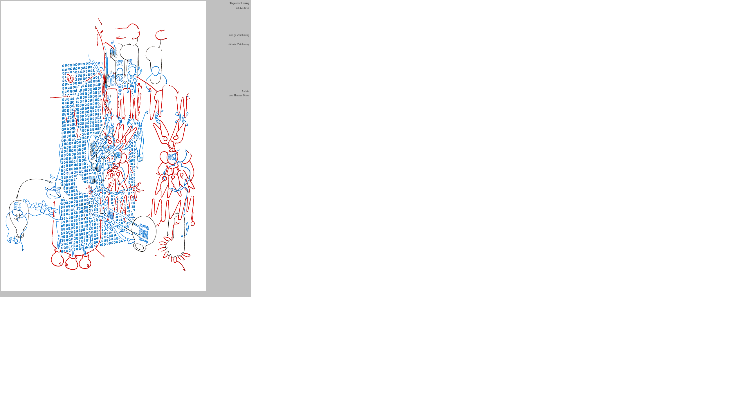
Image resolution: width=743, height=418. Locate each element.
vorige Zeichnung (239, 35)
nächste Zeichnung (238, 44)
